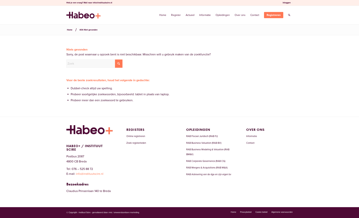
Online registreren (135, 136)
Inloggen (287, 2)
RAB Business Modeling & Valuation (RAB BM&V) (207, 152)
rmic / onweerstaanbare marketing (123, 212)
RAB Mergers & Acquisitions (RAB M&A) (207, 167)
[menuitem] (287, 3)
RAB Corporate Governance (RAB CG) (205, 161)
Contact (250, 142)
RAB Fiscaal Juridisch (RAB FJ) (202, 136)
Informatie (251, 136)
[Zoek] (289, 15)
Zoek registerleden (136, 142)
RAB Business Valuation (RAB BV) (203, 142)
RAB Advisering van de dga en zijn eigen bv (208, 174)
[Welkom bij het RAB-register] (83, 15)
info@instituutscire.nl (102, 2)
